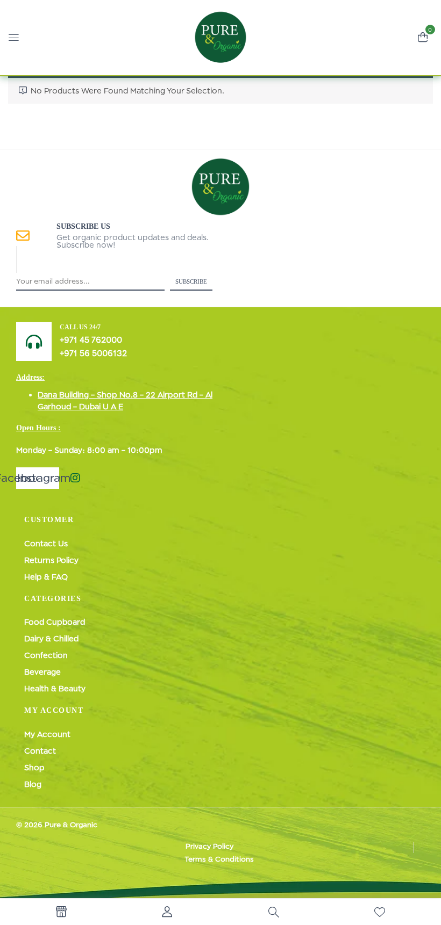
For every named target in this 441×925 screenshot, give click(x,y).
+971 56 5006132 (93, 353)
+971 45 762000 (91, 340)
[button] (423, 36)
